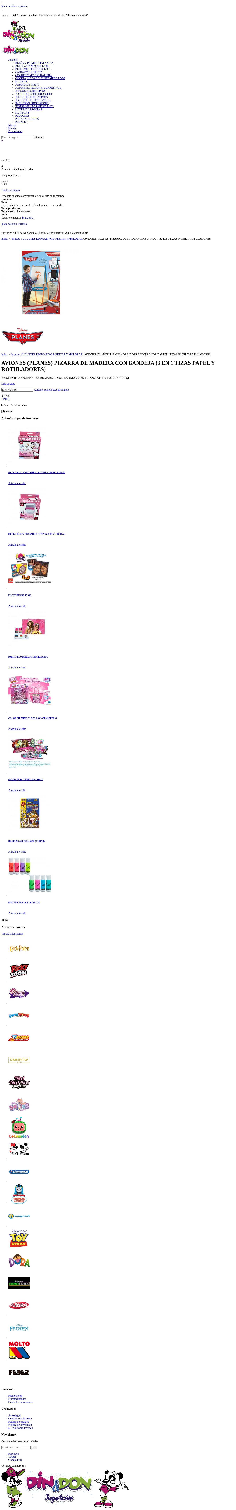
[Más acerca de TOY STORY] (19, 1248)
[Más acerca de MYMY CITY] (19, 1003)
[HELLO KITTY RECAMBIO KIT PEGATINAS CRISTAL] (29, 465)
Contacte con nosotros (20, 1401)
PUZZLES (21, 121)
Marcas (12, 125)
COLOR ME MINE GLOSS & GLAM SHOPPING (32, 718)
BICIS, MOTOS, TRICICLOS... (33, 69)
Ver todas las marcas (12, 933)
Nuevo (12, 128)
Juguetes (13, 59)
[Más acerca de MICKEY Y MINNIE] (19, 1159)
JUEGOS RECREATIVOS (30, 90)
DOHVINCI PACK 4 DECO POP (24, 902)
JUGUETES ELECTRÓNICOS (33, 100)
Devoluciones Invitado (20, 1427)
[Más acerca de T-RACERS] (19, 1047)
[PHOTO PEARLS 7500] (29, 588)
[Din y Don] (18, 42)
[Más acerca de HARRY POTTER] (19, 958)
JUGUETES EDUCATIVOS (31, 97)
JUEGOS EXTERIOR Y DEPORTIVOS (38, 87)
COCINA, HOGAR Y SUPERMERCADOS (40, 78)
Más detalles (8, 383)
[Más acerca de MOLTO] (19, 1359)
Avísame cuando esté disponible (51, 389)
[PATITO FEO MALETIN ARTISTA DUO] (29, 649)
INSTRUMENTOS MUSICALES (34, 106)
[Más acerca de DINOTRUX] (19, 1292)
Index (4, 238)
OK (34, 1447)
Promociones (15, 131)
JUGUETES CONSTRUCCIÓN (33, 93)
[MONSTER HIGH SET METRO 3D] (29, 772)
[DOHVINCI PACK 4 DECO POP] (29, 895)
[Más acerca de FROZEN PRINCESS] (19, 1337)
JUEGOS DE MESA (27, 84)
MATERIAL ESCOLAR (29, 109)
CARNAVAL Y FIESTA (29, 72)
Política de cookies (18, 1421)
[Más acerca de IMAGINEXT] (19, 1226)
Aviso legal (14, 1415)
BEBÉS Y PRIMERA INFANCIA (34, 62)
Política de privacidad (20, 1424)
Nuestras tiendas (17, 1398)
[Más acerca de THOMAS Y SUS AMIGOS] (19, 1203)
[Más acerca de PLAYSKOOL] (19, 1315)
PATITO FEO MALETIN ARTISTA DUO (28, 656)
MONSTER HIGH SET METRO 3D (25, 779)
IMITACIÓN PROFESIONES (32, 103)
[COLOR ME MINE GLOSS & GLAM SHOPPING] (29, 711)
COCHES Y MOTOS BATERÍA (33, 75)
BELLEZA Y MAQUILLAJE (32, 65)
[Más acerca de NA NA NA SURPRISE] (19, 1092)
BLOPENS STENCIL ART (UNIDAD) (26, 841)
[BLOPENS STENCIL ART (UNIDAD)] (29, 834)
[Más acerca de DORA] (19, 1270)
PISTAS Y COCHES (27, 118)
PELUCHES (22, 115)
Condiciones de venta (20, 1418)
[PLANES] (23, 347)
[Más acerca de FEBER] (19, 1382)
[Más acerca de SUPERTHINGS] (19, 1025)
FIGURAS (21, 81)
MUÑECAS (22, 112)
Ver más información (15, 405)
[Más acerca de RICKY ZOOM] (19, 980)
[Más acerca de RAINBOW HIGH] (19, 1070)
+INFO (5, 399)
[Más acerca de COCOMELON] (19, 1136)
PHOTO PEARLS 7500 (19, 595)
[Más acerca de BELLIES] (19, 1114)
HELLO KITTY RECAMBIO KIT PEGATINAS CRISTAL (36, 472)
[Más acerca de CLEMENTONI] (19, 1181)
